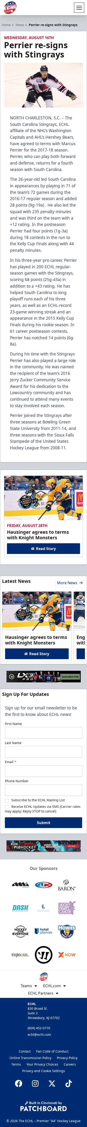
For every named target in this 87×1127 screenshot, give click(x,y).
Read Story (46, 548)
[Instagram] (35, 1083)
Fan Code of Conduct (52, 1051)
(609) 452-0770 (39, 1028)
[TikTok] (68, 1083)
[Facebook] (18, 1083)
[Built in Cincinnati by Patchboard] (43, 1106)
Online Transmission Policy (30, 1058)
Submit (43, 822)
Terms (16, 1064)
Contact (25, 1051)
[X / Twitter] (51, 1083)
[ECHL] (10, 8)
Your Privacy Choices (42, 1064)
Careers (70, 1064)
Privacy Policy (67, 1058)
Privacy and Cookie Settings (43, 1071)
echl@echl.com (39, 1034)
